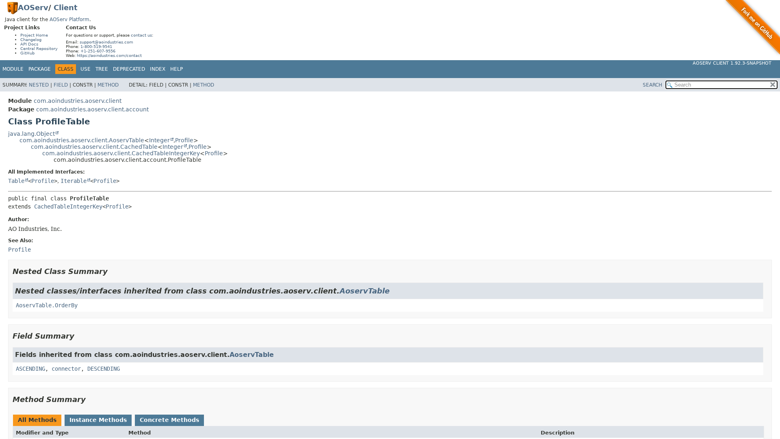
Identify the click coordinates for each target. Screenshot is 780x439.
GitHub (27, 53)
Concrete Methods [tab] (169, 420)
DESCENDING (103, 368)
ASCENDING (30, 368)
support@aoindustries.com (106, 42)
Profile (184, 140)
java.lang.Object (31, 133)
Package (39, 69)
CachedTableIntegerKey (68, 206)
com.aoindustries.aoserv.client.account (92, 109)
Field (61, 85)
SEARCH (652, 85)
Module (13, 69)
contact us (141, 35)
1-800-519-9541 (96, 46)
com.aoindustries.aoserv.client (77, 101)
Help (176, 69)
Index (157, 69)
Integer (159, 140)
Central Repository (39, 48)
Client (66, 7)
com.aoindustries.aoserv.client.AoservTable (82, 140)
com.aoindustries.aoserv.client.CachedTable (94, 146)
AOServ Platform (69, 19)
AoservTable (365, 291)
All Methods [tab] (37, 420)
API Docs (29, 44)
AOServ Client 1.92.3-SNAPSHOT (732, 63)
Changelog (30, 39)
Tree (101, 69)
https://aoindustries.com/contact (109, 55)
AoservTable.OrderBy (47, 305)
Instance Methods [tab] (98, 420)
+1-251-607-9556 (97, 51)
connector (66, 368)
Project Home (34, 35)
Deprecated (129, 69)
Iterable (74, 181)
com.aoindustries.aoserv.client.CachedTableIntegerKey (121, 153)
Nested (39, 85)
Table (16, 181)
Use (85, 69)
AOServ (33, 7)
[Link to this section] (113, 271)
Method (108, 85)
